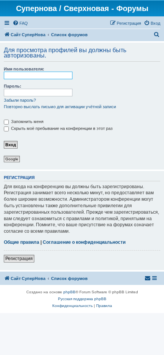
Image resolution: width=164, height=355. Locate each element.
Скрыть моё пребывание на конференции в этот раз (61, 128)
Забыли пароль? (20, 100)
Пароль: (12, 86)
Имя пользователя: (24, 69)
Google (11, 159)
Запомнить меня (26, 121)
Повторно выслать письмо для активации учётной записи (60, 106)
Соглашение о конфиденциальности (84, 242)
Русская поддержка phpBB (82, 299)
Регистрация (19, 258)
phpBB (69, 292)
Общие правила (21, 242)
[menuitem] (20, 23)
